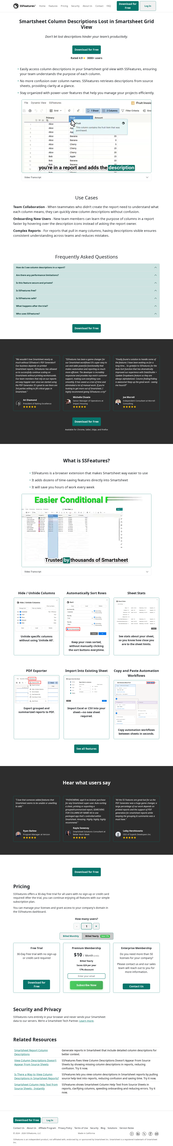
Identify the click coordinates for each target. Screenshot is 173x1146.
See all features (86, 748)
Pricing (64, 5)
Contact (99, 5)
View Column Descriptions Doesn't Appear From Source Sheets (35, 1062)
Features (53, 5)
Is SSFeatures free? (26, 290)
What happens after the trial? (32, 305)
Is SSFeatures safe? (26, 298)
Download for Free (128, 6)
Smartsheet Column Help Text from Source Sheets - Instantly (36, 1086)
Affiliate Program (47, 1128)
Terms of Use (81, 1128)
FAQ (109, 5)
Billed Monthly (71, 936)
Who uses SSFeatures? (28, 313)
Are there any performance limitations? (37, 275)
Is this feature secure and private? (34, 282)
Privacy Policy (65, 1128)
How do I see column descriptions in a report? (40, 267)
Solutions (112, 1128)
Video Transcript (32, 177)
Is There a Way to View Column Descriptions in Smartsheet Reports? (36, 1076)
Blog (103, 1128)
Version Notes (126, 1128)
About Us (87, 5)
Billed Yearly (97, 936)
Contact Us (136, 986)
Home (42, 5)
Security (75, 5)
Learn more (86, 1021)
